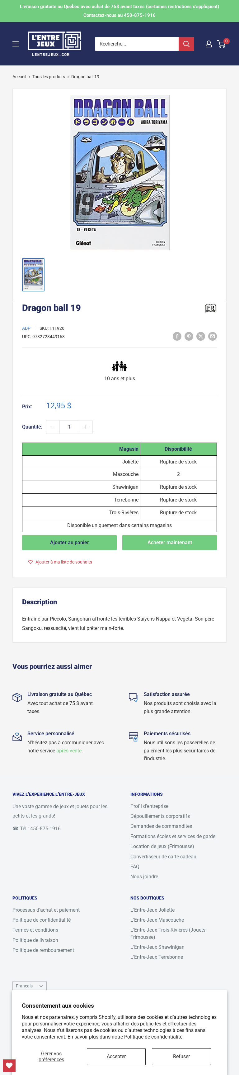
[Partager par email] (212, 336)
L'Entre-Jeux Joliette (152, 910)
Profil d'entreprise (149, 806)
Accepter (116, 1056)
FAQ (134, 867)
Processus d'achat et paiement (46, 910)
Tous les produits (48, 76)
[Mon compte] (209, 44)
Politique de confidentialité (153, 1037)
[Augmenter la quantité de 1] (85, 427)
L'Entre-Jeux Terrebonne (156, 957)
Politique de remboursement (43, 950)
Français (24, 985)
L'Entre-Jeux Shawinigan (157, 947)
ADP (26, 328)
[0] (221, 44)
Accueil (19, 76)
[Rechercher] (186, 44)
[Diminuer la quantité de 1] (52, 427)
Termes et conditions (35, 930)
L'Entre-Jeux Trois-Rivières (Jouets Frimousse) (167, 933)
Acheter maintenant (170, 542)
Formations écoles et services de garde (172, 836)
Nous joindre (144, 877)
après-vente (69, 751)
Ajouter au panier (69, 542)
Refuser (181, 1056)
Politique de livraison (35, 940)
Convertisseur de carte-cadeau (163, 857)
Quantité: (32, 427)
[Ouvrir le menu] (15, 43)
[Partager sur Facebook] (177, 336)
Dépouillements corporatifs (160, 816)
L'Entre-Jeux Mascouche (157, 920)
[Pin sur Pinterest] (189, 336)
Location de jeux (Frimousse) (162, 846)
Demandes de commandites (161, 826)
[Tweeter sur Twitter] (200, 336)
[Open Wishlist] (9, 1065)
